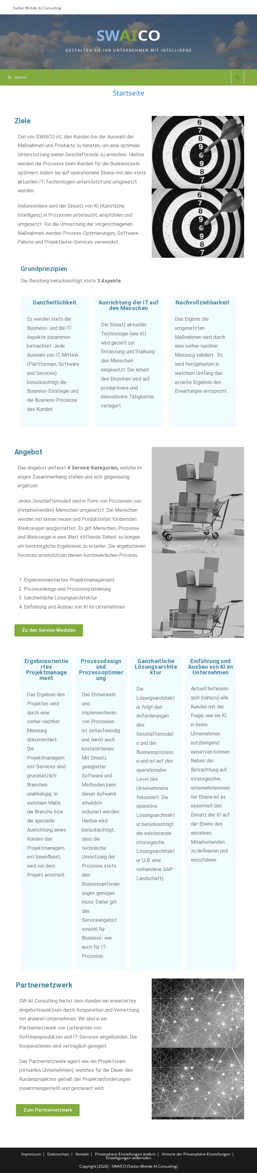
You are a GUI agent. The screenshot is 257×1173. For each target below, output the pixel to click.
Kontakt (82, 1154)
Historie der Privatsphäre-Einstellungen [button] (196, 1154)
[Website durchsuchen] (237, 78)
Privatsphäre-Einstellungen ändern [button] (125, 1154)
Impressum (31, 1154)
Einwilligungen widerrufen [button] (128, 1157)
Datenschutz (58, 1154)
